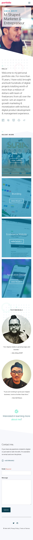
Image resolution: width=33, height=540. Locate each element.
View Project (16, 201)
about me (16, 419)
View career (17, 160)
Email (6, 469)
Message (5, 478)
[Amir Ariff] (6, 3)
